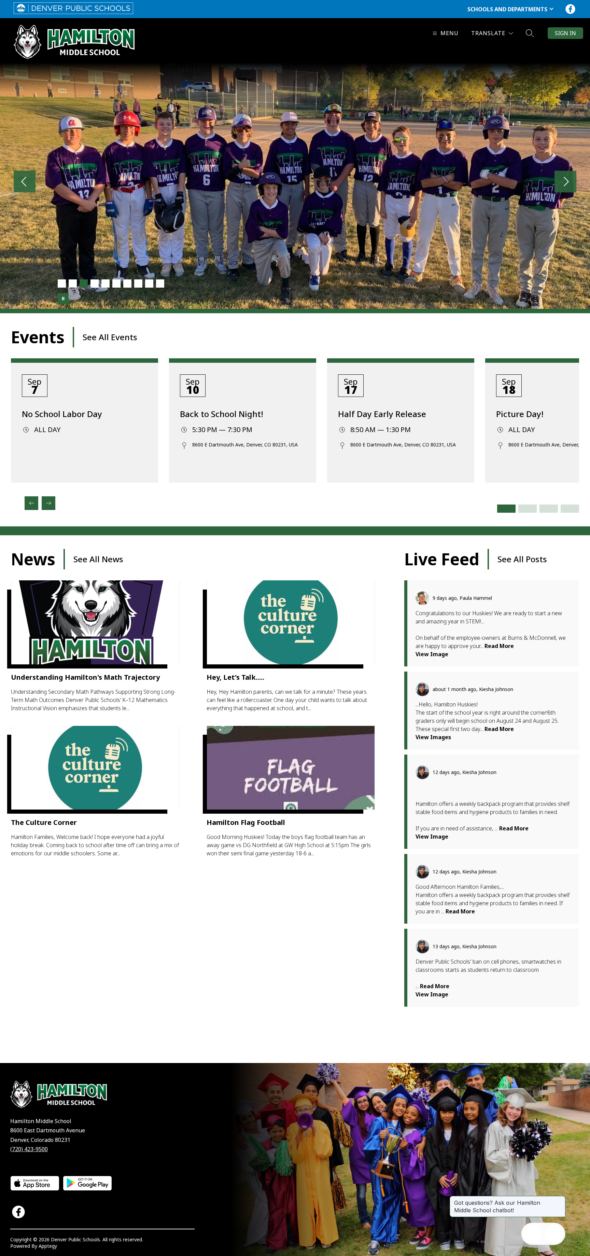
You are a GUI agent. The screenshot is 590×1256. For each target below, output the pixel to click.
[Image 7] (127, 283)
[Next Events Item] (48, 503)
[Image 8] (138, 283)
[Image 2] (73, 283)
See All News (98, 559)
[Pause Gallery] (63, 298)
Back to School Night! (221, 414)
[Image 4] (94, 283)
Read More (499, 646)
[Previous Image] (25, 182)
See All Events (110, 337)
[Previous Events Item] (31, 503)
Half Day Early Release (382, 414)
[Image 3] (84, 283)
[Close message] (560, 1199)
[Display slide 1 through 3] (506, 509)
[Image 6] (116, 283)
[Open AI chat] (554, 1233)
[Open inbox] (532, 1233)
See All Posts (522, 559)
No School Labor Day (62, 414)
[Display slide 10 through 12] (570, 509)
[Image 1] (62, 283)
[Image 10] (160, 283)
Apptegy (48, 1246)
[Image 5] (105, 283)
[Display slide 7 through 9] (548, 509)
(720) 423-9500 (29, 1149)
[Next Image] (565, 182)
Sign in (565, 33)
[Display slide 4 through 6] (527, 509)
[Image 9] (149, 283)
